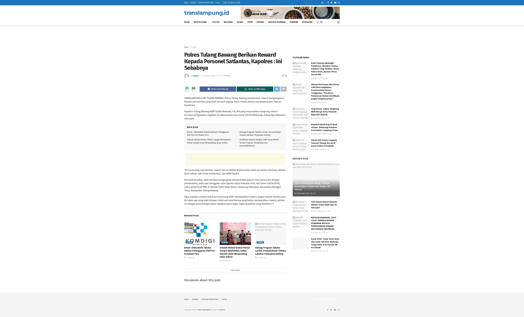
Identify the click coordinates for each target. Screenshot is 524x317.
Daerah (260, 22)
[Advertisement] (262, 36)
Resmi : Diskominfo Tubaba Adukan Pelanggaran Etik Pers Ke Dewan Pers (199, 250)
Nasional (228, 22)
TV (321, 22)
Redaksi (193, 3)
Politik (216, 22)
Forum (217, 3)
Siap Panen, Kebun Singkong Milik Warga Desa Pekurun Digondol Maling (325, 112)
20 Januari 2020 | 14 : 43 (211, 76)
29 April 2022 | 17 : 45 (319, 232)
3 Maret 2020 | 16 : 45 (320, 251)
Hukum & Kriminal (277, 22)
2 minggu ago (190, 257)
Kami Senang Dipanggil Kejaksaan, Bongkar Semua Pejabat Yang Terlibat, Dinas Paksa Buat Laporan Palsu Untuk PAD (325, 69)
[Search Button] (322, 2)
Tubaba (193, 47)
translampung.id (206, 13)
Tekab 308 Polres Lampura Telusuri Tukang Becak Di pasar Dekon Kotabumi (324, 143)
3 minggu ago (261, 257)
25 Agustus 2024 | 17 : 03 (321, 149)
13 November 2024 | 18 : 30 (305, 193)
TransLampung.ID (203, 310)
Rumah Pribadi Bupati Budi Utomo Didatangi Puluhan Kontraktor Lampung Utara (324, 127)
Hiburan (294, 22)
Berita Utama (200, 22)
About (186, 3)
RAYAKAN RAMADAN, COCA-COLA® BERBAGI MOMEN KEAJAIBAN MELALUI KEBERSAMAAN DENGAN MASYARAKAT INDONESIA (324, 223)
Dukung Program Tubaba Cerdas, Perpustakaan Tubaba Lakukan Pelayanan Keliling (270, 250)
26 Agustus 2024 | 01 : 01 (321, 118)
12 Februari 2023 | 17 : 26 (321, 211)
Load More (235, 270)
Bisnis (240, 22)
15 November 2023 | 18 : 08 (322, 134)
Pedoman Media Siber (206, 3)
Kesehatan (307, 22)
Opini (250, 22)
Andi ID (222, 310)
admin (195, 76)
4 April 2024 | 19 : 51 (319, 102)
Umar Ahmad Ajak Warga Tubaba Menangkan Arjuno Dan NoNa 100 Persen (312, 186)
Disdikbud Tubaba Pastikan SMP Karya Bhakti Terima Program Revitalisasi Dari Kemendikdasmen (259, 143)
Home (187, 22)
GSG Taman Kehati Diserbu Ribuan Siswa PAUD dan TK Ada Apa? (324, 205)
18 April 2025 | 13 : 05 (319, 78)
